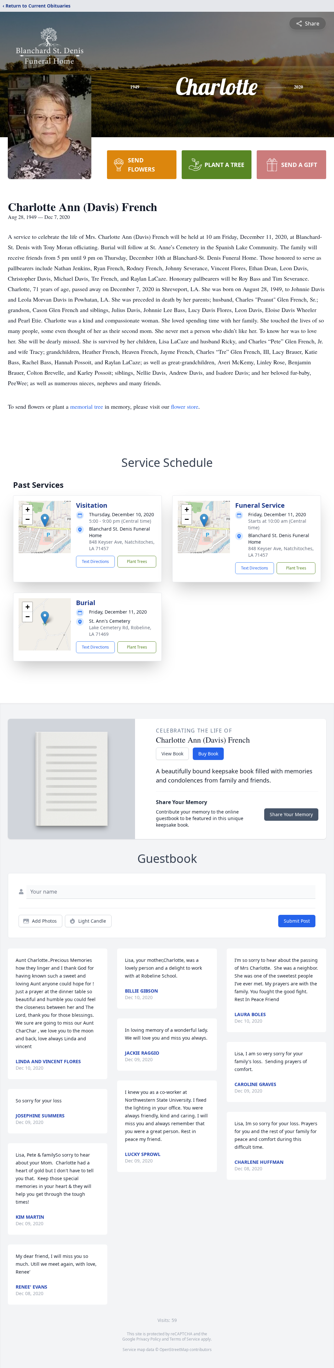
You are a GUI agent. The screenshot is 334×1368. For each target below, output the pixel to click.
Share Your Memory (291, 814)
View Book (172, 753)
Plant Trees (137, 561)
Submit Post (297, 921)
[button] (45, 520)
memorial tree (86, 406)
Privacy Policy (148, 1339)
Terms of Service (185, 1339)
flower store (184, 406)
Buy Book (208, 753)
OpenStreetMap (174, 1349)
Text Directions (95, 561)
